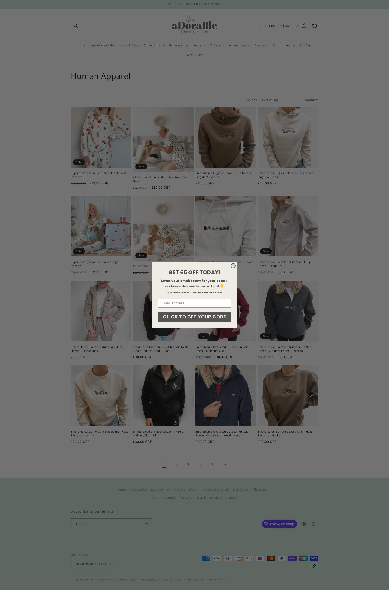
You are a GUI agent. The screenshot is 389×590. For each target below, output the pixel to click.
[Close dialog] (233, 265)
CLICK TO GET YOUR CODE (194, 317)
